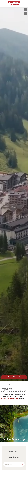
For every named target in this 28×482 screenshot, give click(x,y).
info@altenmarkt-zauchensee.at (9, 398)
